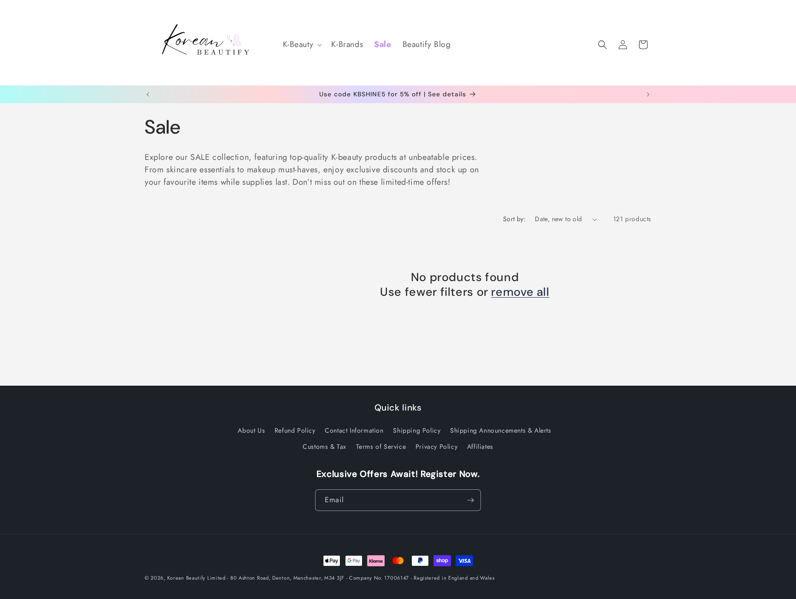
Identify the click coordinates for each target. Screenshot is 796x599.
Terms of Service (381, 446)
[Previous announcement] (148, 94)
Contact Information (354, 430)
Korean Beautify (186, 577)
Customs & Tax (324, 446)
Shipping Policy (416, 430)
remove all (520, 292)
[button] (301, 44)
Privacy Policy (436, 446)
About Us (251, 430)
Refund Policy (295, 430)
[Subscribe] (470, 500)
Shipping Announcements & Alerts (500, 430)
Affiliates (480, 446)
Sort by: (514, 218)
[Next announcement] (648, 94)
